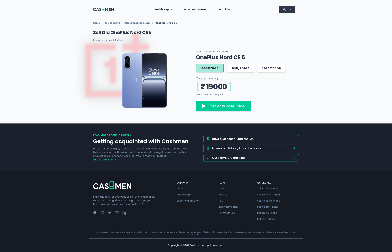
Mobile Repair (163, 9)
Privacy (223, 194)
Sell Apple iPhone (267, 188)
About (180, 188)
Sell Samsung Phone (269, 194)
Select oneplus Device (137, 22)
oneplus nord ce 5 (166, 22)
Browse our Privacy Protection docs (236, 148)
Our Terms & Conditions (228, 158)
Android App (225, 9)
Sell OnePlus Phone (268, 200)
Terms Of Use (227, 213)
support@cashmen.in (106, 159)
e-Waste (224, 188)
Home (96, 22)
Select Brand (112, 22)
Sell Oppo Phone (267, 213)
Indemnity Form (228, 207)
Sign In (286, 9)
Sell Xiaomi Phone (267, 207)
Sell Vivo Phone (266, 219)
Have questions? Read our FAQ (233, 139)
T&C (221, 200)
